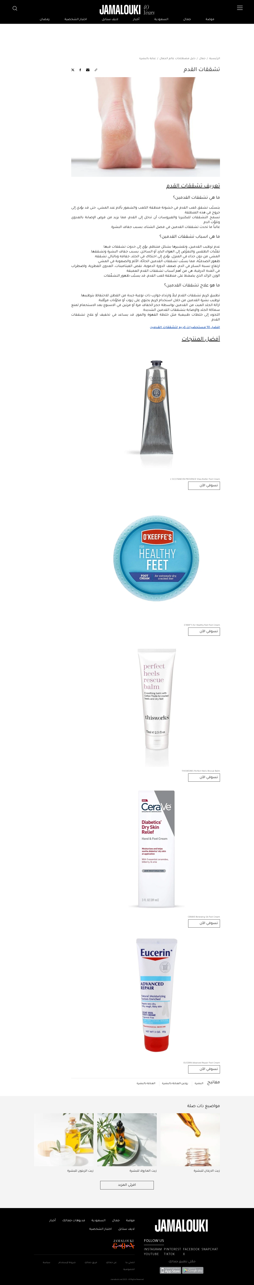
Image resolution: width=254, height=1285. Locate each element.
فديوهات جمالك (73, 1220)
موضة (210, 19)
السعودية (161, 19)
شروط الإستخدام (67, 1263)
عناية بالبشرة (147, 58)
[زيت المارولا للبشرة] (127, 1139)
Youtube (151, 1254)
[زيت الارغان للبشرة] (190, 1139)
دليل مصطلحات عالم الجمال (177, 58)
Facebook (191, 1249)
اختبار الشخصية (76, 19)
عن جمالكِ (111, 1263)
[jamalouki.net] (127, 9)
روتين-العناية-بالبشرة (175, 1083)
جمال (187, 19)
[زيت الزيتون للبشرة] (64, 1139)
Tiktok (169, 1254)
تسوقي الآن (209, 486)
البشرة (199, 1083)
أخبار (136, 19)
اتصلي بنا (130, 1263)
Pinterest (172, 1249)
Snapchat (210, 1249)
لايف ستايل (110, 19)
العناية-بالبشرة (146, 1083)
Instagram (153, 1249)
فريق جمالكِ (91, 1263)
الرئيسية (214, 58)
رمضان (45, 19)
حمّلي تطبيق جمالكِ (181, 1261)
